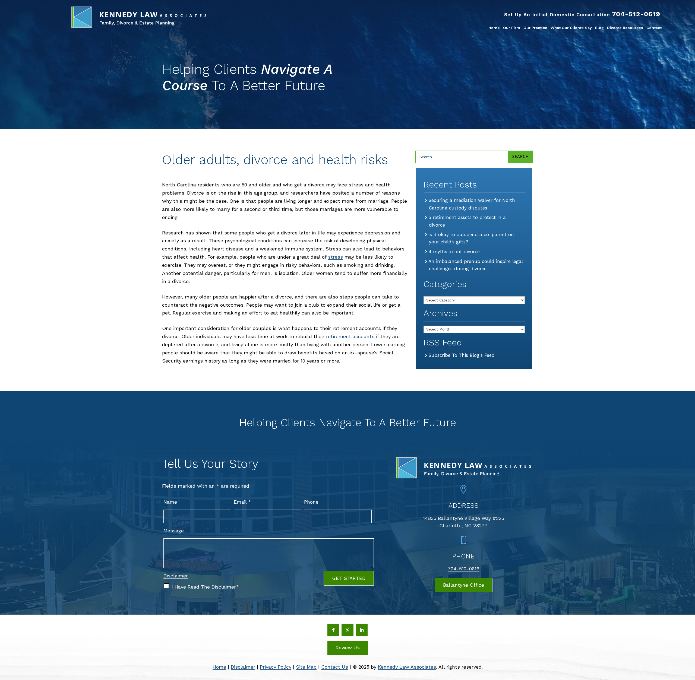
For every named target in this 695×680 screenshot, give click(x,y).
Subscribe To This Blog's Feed (462, 355)
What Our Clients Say (571, 28)
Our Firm (511, 28)
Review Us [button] (348, 647)
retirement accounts (350, 336)
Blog (599, 28)
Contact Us (334, 667)
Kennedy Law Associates (407, 667)
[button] (688, 640)
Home (494, 28)
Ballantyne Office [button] (463, 585)
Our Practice (535, 28)
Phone (311, 502)
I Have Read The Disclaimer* (205, 587)
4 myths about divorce (454, 251)
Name (170, 502)
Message (173, 530)
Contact (654, 28)
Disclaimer (175, 576)
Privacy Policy (275, 667)
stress (335, 257)
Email (242, 502)
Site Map (306, 667)
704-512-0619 (636, 14)
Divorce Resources (625, 28)
